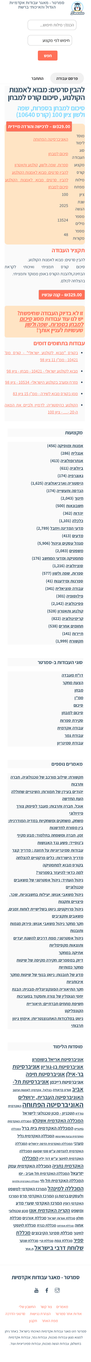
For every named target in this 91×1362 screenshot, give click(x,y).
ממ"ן (78, 697)
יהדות (78, 513)
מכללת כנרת (46, 1225)
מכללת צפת (63, 1240)
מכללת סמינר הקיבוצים (52, 1233)
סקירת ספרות (71, 720)
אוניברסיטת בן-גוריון (62, 1066)
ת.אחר (29, 1249)
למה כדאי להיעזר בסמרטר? (59, 872)
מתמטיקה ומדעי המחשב (62, 558)
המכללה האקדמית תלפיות (25, 1181)
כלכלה (77, 520)
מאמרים (62, 1306)
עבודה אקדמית (70, 728)
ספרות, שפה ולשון (54, 165)
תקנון (33, 1320)
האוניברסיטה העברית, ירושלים (50, 1097)
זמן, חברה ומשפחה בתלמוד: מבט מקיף (50, 835)
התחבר (37, 78)
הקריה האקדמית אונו (49, 1210)
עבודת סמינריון (70, 743)
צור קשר (46, 1306)
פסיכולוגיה (74, 603)
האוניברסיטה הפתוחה (50, 139)
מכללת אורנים (34, 1218)
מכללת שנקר (28, 1240)
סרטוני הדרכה (15, 1313)
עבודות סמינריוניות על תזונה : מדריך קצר (47, 850)
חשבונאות (74, 505)
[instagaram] (57, 1289)
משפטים (76, 550)
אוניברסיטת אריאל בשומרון (57, 1059)
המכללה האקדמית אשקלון (58, 1120)
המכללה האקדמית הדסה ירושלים (50, 1143)
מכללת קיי (46, 1240)
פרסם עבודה (67, 78)
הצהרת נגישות (40, 1313)
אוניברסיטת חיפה (45, 1074)
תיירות (77, 633)
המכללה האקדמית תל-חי (61, 1180)
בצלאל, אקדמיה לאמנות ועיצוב (32, 1090)
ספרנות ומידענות (68, 581)
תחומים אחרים (71, 626)
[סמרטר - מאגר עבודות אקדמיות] (77, 13)
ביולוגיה (76, 468)
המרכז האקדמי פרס (37, 1196)
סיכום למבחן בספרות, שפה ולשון (51, 321)
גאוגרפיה (75, 475)
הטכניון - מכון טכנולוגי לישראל (48, 1113)
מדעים (77, 535)
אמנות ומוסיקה (70, 445)
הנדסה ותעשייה (70, 490)
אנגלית (77, 453)
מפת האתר (50, 1320)
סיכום (78, 705)
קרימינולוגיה (72, 618)
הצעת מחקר (73, 682)
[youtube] (36, 1289)
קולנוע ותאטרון (26, 165)
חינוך (78, 498)
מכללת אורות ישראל (61, 1218)
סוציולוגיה (74, 565)
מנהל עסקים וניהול (67, 543)
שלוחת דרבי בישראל (58, 1248)
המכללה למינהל (65, 1188)
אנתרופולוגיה (71, 460)
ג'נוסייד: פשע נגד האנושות (60, 842)
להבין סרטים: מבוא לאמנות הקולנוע (40, 172)
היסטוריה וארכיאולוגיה (63, 483)
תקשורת (76, 641)
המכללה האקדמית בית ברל (47, 1128)
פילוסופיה (74, 596)
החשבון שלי (27, 1306)
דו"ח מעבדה (72, 675)
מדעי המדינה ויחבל (66, 528)
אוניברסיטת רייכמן (66, 1082)
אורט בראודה (62, 1089)
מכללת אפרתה (65, 1225)
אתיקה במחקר (71, 952)
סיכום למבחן (58, 153)
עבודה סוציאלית (69, 588)
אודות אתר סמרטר (68, 1313)
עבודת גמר (74, 735)
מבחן (78, 690)
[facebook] (47, 1289)
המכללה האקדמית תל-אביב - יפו (44, 1173)
